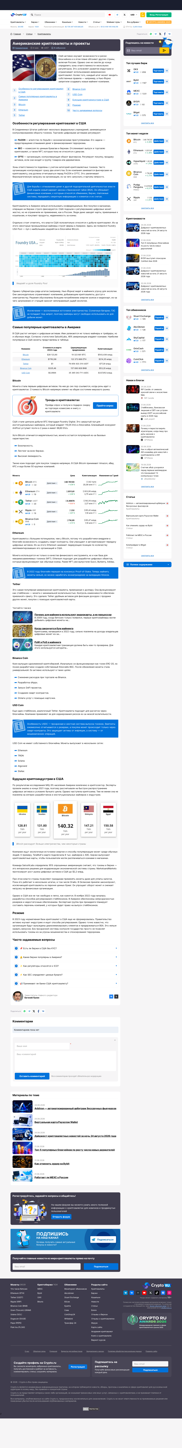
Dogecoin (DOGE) (18, 1319)
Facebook (165, 34)
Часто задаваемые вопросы (87, 110)
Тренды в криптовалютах (62, 400)
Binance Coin (79, 89)
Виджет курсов (98, 1340)
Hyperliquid (139, 161)
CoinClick (138, 359)
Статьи (96, 22)
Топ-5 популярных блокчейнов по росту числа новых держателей (75, 1149)
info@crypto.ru (166, 1308)
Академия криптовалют (102, 1331)
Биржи (34, 22)
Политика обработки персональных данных (125, 1351)
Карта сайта (96, 1327)
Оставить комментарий (32, 1076)
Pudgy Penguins (138, 185)
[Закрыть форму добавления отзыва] (115, 1040)
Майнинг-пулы (113, 22)
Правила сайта (151, 1351)
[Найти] (32, 15)
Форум (94, 1323)
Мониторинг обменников (75, 1289)
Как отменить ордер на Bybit (52, 1163)
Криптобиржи (45, 1284)
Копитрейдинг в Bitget (136, 545)
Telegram (117, 14)
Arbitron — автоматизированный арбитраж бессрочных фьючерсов (75, 1108)
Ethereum (23, 110)
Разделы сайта (99, 1284)
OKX (136, 69)
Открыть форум (61, 1216)
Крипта (67, 1306)
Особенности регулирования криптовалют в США (41, 90)
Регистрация (162, 15)
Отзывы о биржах (99, 1314)
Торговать (158, 70)
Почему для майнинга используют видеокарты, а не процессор (73, 614)
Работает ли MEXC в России (51, 1177)
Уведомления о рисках (95, 1351)
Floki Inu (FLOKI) (18, 1327)
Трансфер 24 (70, 1323)
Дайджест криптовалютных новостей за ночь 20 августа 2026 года (154, 289)
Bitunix (40, 1301)
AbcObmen (139, 327)
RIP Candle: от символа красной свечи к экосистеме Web (154, 392)
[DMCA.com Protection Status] (91, 1409)
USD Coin (77, 94)
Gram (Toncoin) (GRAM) (21, 1310)
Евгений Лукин (32, 997)
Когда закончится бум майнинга (54, 628)
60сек (67, 1301)
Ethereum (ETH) (17, 1293)
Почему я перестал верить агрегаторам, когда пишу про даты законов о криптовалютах (154, 432)
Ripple (28, 510)
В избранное (59, 48)
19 (35, 494)
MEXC (137, 91)
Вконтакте (169, 34)
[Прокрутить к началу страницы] (176, 1431)
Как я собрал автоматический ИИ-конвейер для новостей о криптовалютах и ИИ (154, 452)
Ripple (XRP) (16, 1301)
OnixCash (138, 348)
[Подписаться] (164, 50)
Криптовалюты (17, 22)
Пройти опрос (105, 405)
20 (35, 504)
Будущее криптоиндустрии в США (90, 99)
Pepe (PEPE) (16, 1323)
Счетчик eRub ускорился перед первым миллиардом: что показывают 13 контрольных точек (154, 471)
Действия (51, 483)
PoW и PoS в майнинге (48, 642)
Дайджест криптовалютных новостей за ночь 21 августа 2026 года (154, 273)
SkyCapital (139, 337)
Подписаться (105, 1239)
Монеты (15, 1284)
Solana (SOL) (16, 1314)
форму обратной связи (158, 1306)
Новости (82, 22)
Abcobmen (69, 1293)
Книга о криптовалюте (101, 1336)
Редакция (53, 1351)
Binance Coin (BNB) (19, 1306)
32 (35, 485)
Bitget (136, 112)
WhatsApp (151, 34)
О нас (27, 1351)
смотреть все (147, 123)
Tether (22, 115)
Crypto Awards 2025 (160, 22)
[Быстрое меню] (142, 14)
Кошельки (66, 22)
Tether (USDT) (17, 1297)
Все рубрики (133, 22)
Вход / (152, 15)
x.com (124, 14)
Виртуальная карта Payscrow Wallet (56, 1122)
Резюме (76, 105)
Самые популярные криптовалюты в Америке (38, 98)
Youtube (109, 14)
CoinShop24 (69, 1314)
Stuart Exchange (142, 316)
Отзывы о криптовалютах (103, 1319)
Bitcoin (22, 104)
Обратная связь (39, 1351)
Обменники (50, 22)
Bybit (136, 80)
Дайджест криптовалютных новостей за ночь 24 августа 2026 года (75, 1136)
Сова (66, 1310)
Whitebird (68, 1319)
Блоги (93, 1310)
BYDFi (137, 101)
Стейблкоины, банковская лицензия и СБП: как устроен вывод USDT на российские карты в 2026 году (154, 411)
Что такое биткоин (19, 1289)
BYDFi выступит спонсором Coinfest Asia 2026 (153, 259)
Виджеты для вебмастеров (71, 1351)
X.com (160, 34)
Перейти (159, 317)
